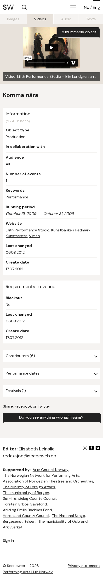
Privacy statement (84, 565)
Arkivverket (13, 527)
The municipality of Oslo (59, 521)
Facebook (23, 406)
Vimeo (34, 235)
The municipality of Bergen (26, 492)
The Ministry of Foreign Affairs (29, 486)
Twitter (44, 406)
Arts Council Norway (50, 469)
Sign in (8, 540)
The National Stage (68, 515)
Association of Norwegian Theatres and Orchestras (48, 481)
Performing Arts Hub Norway (28, 571)
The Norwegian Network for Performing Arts (41, 475)
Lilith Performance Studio (28, 230)
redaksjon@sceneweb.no (29, 456)
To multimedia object (78, 31)
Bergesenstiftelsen (19, 521)
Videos (40, 19)
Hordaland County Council (26, 515)
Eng (96, 7)
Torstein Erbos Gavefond (25, 504)
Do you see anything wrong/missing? (51, 417)
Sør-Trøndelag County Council (29, 498)
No (86, 7)
